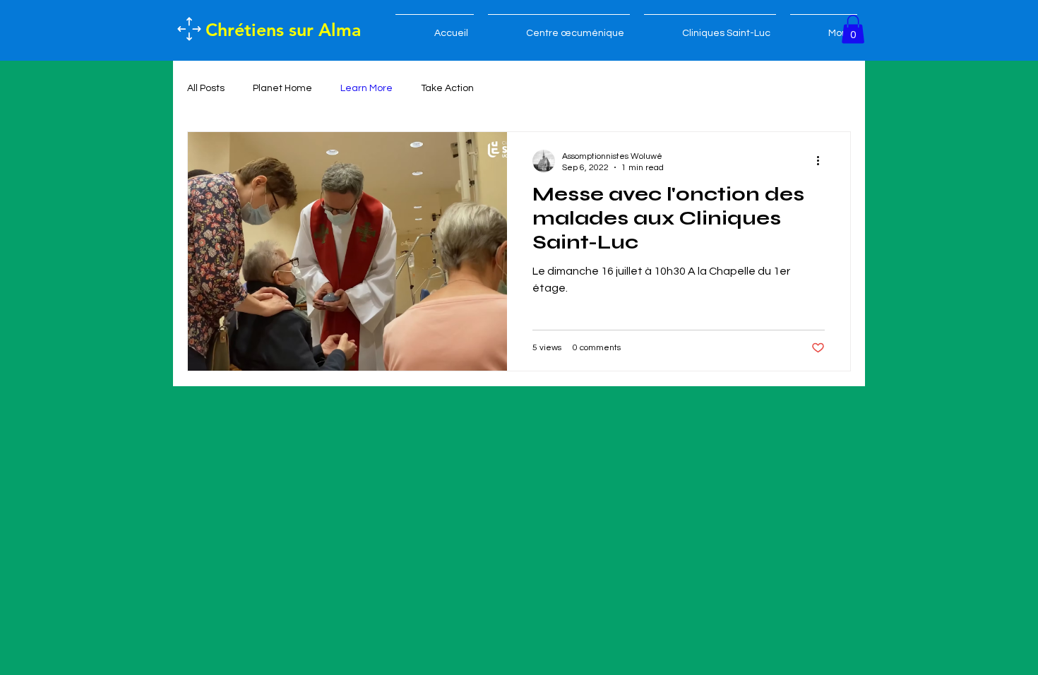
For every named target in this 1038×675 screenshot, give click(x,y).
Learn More (366, 88)
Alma (339, 29)
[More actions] (822, 161)
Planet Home (282, 88)
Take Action (447, 88)
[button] (853, 29)
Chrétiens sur (261, 29)
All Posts (206, 88)
